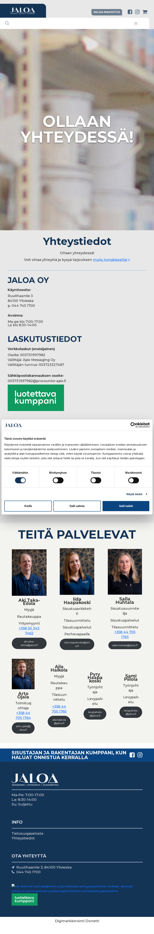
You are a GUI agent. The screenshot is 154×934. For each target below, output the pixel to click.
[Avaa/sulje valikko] (136, 23)
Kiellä (28, 506)
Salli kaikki (126, 506)
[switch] (58, 480)
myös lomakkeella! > (111, 260)
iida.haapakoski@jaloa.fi (77, 644)
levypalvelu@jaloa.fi (95, 714)
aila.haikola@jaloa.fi (59, 721)
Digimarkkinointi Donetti (77, 921)
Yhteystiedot (23, 838)
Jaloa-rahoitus (107, 12)
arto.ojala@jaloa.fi (23, 728)
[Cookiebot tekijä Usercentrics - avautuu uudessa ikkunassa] (133, 425)
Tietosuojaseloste (27, 833)
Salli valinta (77, 506)
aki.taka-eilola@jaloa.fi (29, 643)
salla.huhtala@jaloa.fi (124, 645)
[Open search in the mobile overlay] (7, 23)
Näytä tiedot (134, 494)
